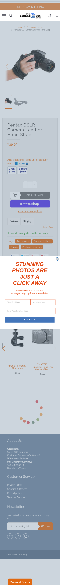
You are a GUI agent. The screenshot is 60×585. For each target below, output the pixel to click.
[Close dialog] (57, 259)
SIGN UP (30, 319)
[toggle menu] (4, 15)
